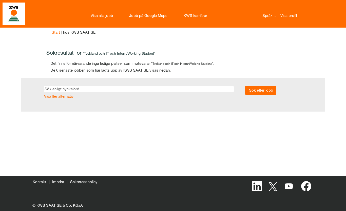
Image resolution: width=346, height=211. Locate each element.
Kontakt (39, 181)
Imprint (58, 181)
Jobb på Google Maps (148, 15)
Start (56, 32)
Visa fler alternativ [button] (59, 96)
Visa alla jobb (102, 15)
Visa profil (288, 15)
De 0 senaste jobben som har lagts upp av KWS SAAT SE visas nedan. (110, 70)
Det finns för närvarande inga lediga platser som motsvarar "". (132, 63)
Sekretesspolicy (84, 181)
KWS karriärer (195, 15)
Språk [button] (268, 15)
